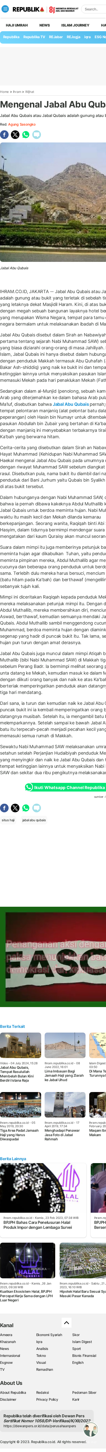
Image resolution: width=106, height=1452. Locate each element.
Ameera (6, 1335)
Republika (11, 37)
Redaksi (42, 1392)
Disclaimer (8, 1399)
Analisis (42, 1348)
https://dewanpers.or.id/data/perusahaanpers (39, 1426)
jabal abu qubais (34, 820)
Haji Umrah (17, 25)
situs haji (8, 820)
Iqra (39, 1342)
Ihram (17, 92)
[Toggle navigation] (5, 9)
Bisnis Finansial (84, 1355)
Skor (75, 1335)
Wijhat (29, 92)
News (44, 25)
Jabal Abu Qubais (71, 404)
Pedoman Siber (84, 1392)
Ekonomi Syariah (49, 1335)
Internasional (10, 1355)
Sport (76, 1348)
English (78, 1362)
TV (2, 1369)
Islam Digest (82, 1342)
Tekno (41, 1355)
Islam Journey (75, 25)
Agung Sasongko (21, 124)
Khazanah (8, 1342)
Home (4, 92)
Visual (41, 1362)
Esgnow (6, 1362)
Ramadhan (44, 1369)
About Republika (13, 1392)
